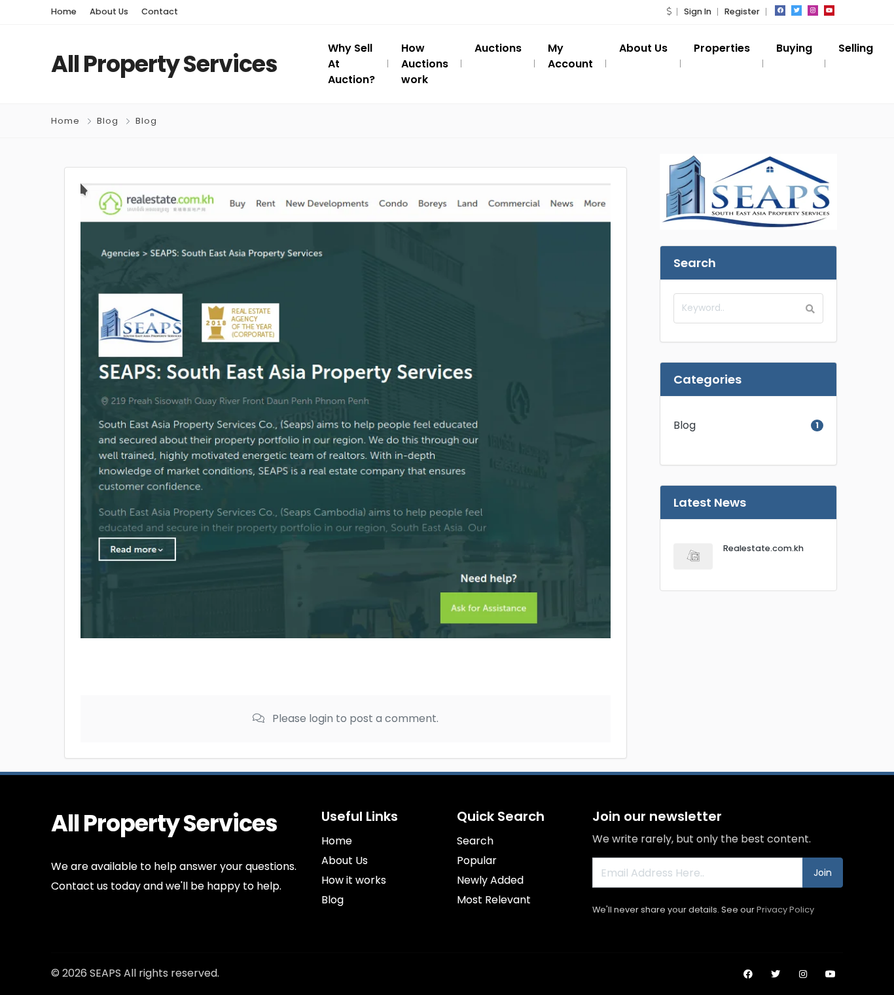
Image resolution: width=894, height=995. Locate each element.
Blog (107, 120)
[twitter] (796, 10)
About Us (109, 11)
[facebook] (780, 10)
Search (475, 840)
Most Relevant (494, 899)
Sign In (697, 11)
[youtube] (829, 10)
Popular (477, 860)
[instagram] (813, 10)
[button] (669, 11)
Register (742, 11)
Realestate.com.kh (763, 548)
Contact (159, 11)
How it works (353, 880)
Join (823, 872)
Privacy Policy (785, 909)
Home (64, 11)
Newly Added (490, 880)
